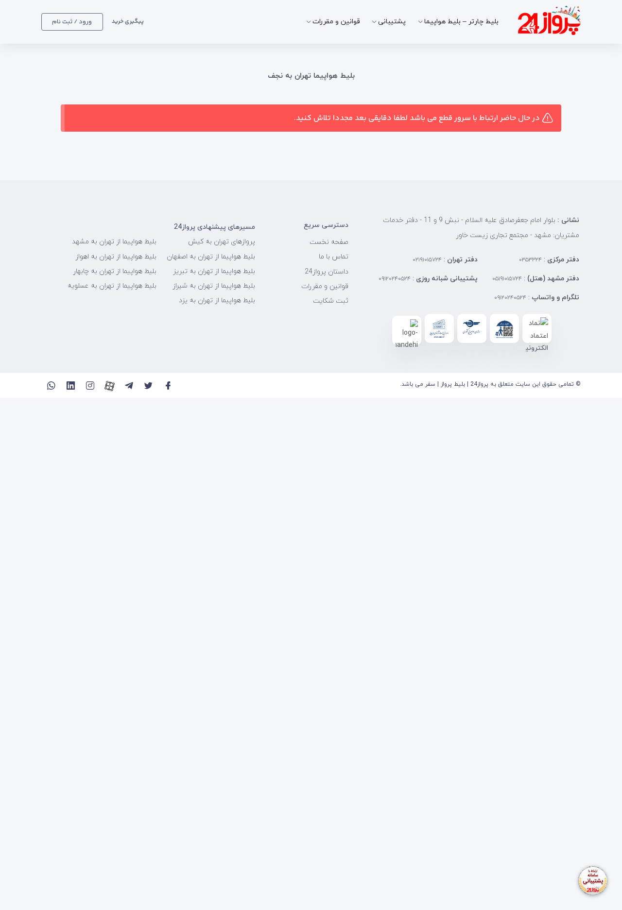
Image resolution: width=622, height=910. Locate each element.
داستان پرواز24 (326, 271)
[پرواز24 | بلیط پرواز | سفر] (549, 21)
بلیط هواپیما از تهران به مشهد (114, 241)
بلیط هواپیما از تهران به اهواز (115, 256)
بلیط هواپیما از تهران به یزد (217, 300)
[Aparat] (110, 385)
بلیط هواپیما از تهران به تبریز (214, 271)
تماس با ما (333, 256)
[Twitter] (148, 385)
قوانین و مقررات (336, 21)
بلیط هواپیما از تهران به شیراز (214, 286)
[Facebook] (168, 385)
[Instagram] (90, 385)
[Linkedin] (71, 385)
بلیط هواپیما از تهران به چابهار (114, 271)
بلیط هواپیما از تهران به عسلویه (112, 286)
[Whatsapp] (51, 385)
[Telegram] (129, 385)
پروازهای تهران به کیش (221, 241)
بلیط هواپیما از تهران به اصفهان (211, 256)
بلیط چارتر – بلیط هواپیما (461, 21)
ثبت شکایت (330, 301)
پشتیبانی (392, 21)
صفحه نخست (329, 242)
